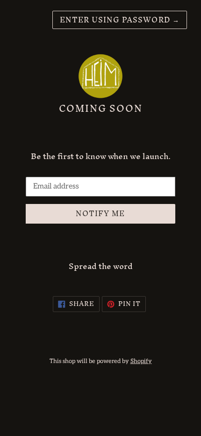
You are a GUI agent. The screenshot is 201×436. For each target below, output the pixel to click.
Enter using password (119, 19)
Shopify (141, 361)
